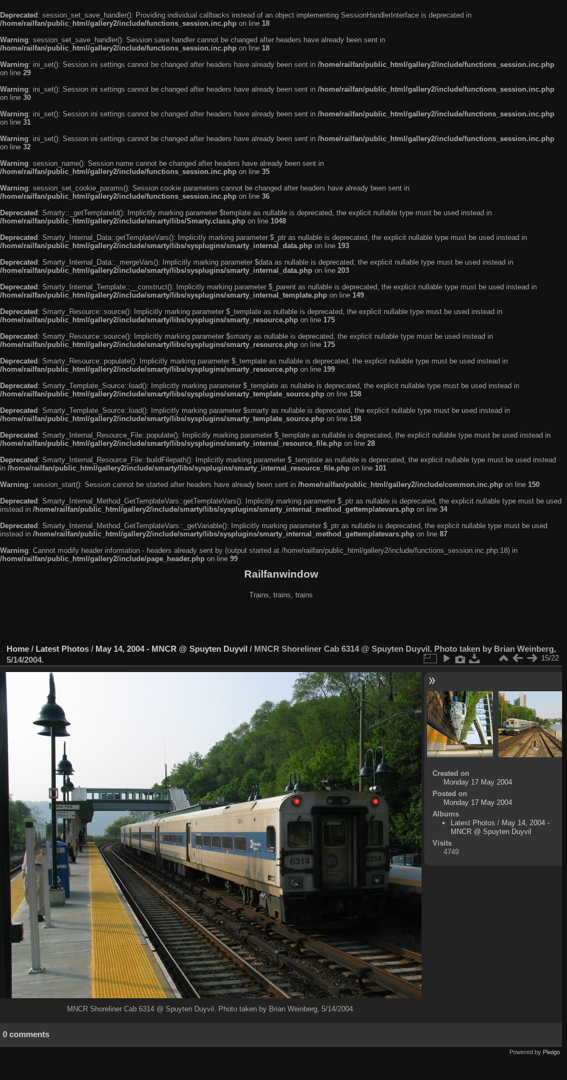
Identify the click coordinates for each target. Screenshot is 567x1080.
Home (18, 648)
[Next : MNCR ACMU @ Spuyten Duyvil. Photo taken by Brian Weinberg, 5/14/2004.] (532, 658)
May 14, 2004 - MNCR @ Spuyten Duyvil (172, 648)
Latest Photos (62, 648)
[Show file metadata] (460, 658)
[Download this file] (475, 658)
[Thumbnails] (503, 658)
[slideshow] (446, 658)
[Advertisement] (281, 622)
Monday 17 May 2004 (478, 782)
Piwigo (551, 1052)
